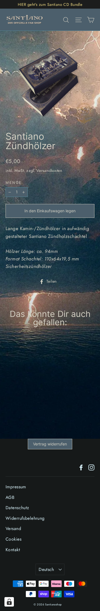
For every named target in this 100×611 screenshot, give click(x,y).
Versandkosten (49, 170)
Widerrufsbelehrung (25, 518)
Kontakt (13, 549)
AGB (10, 497)
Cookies (13, 539)
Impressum (16, 487)
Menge (14, 183)
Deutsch (46, 569)
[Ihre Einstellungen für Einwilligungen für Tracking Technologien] (9, 602)
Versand (13, 528)
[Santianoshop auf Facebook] (81, 467)
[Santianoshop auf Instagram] (91, 467)
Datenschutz (17, 507)
